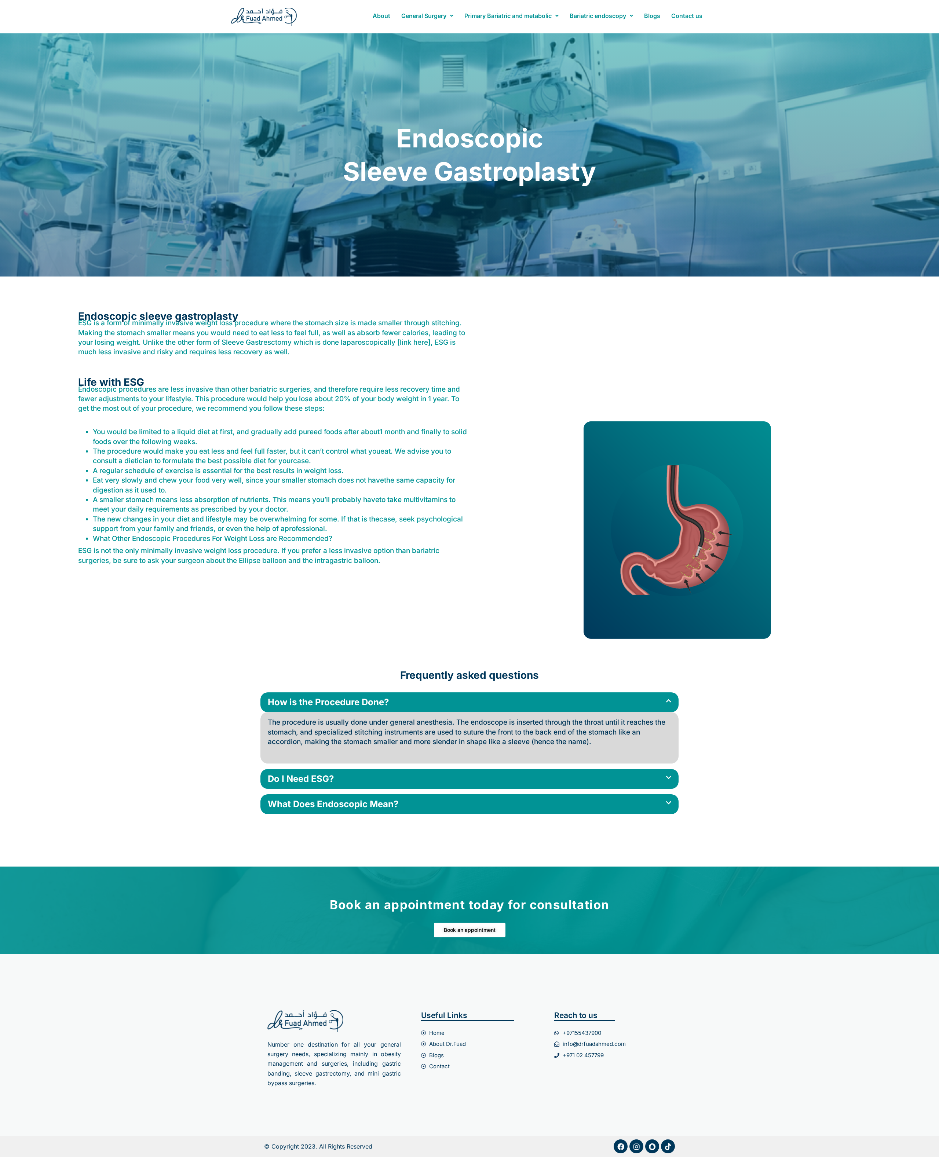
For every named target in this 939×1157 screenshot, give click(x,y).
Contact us (686, 15)
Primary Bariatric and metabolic (508, 15)
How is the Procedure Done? (328, 702)
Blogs (652, 15)
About (381, 15)
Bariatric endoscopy (598, 15)
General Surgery (423, 15)
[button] (427, 15)
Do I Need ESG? (301, 778)
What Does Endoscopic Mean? (333, 804)
